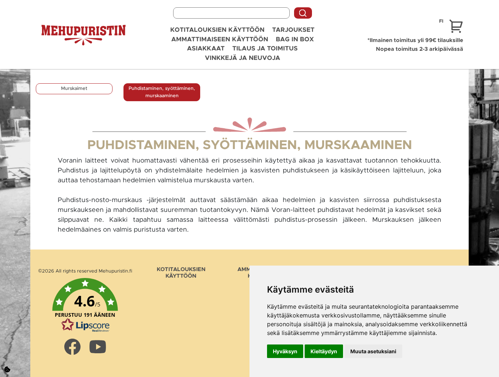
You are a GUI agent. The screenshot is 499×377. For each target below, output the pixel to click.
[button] (85, 305)
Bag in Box (295, 39)
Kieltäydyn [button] (324, 351)
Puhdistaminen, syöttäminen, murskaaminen (162, 92)
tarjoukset (293, 30)
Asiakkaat (206, 48)
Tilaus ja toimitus (265, 48)
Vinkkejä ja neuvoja (242, 58)
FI (441, 21)
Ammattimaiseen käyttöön (219, 39)
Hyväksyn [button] (285, 351)
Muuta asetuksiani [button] (373, 351)
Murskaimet (74, 88)
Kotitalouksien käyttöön (217, 30)
